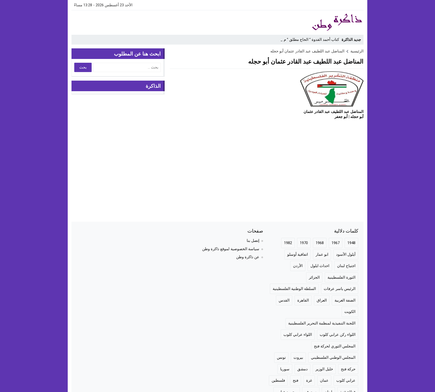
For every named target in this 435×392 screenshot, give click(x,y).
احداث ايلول (319, 266)
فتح (295, 380)
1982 (288, 243)
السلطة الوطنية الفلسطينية (294, 288)
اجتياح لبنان (346, 266)
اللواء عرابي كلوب (297, 334)
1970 (304, 243)
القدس (284, 300)
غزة (309, 380)
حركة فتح (348, 369)
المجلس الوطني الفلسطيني (333, 357)
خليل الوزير (324, 369)
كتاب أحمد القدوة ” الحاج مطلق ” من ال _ (306, 39)
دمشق (302, 369)
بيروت (298, 357)
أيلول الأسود (345, 254)
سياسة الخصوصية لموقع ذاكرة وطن (230, 249)
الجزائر (314, 277)
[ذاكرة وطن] (309, 22)
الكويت (349, 311)
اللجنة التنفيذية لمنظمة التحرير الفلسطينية (321, 323)
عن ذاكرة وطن (247, 257)
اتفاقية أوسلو (297, 254)
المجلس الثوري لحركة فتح (334, 346)
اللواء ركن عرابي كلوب (337, 334)
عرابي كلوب (345, 380)
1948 (351, 243)
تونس (281, 357)
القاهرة (303, 300)
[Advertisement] (163, 21)
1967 (336, 243)
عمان (324, 380)
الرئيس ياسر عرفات (339, 288)
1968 (320, 243)
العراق (322, 300)
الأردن (298, 266)
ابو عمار (322, 254)
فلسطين (278, 380)
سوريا (284, 369)
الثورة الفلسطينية (341, 277)
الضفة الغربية (345, 300)
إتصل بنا (253, 240)
